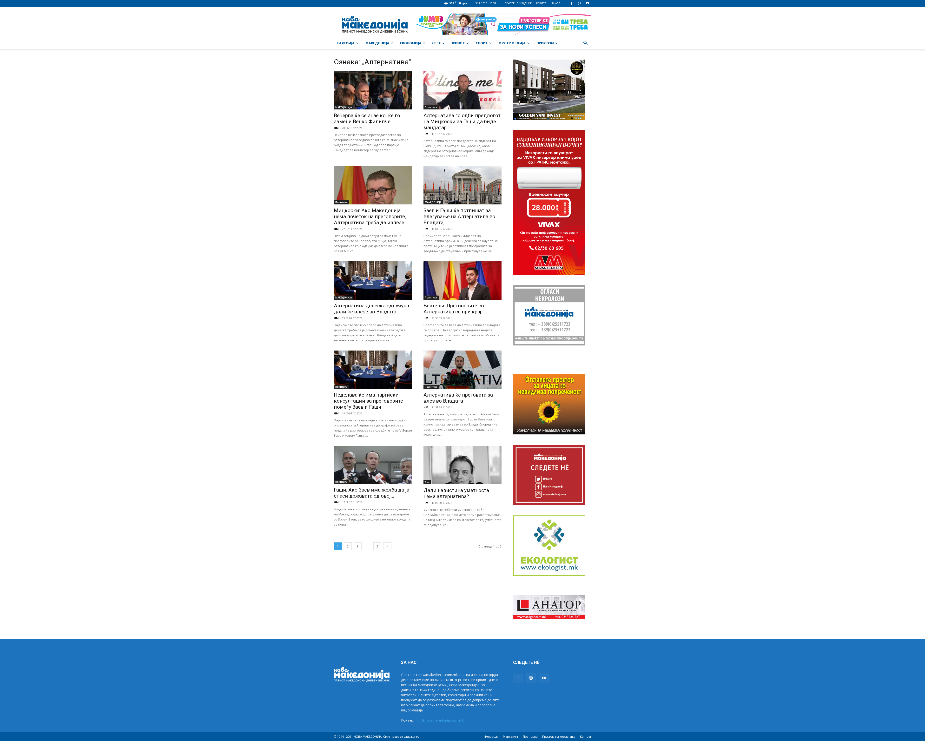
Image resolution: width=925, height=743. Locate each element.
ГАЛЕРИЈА (346, 43)
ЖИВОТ (458, 43)
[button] (585, 43)
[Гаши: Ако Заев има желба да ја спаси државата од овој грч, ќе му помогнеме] (373, 465)
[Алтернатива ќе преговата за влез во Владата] (462, 370)
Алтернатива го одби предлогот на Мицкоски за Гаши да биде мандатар (462, 121)
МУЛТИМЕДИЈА (512, 43)
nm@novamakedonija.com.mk (440, 720)
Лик (427, 482)
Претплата (530, 737)
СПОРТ (482, 43)
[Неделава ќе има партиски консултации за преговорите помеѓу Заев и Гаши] (373, 370)
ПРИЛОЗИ (545, 43)
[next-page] (387, 546)
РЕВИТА (541, 3)
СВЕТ (436, 43)
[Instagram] (579, 3)
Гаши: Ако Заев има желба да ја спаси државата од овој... (371, 493)
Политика (431, 107)
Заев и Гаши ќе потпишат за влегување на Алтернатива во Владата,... (459, 216)
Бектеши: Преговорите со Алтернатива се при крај (453, 309)
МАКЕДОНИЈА (377, 43)
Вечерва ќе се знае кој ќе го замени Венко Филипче (367, 118)
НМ (336, 128)
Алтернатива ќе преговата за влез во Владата (458, 398)
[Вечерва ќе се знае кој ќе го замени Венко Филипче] (373, 90)
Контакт (585, 737)
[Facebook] (571, 3)
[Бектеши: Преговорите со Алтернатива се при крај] (462, 280)
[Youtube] (587, 3)
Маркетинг (510, 737)
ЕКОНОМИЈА (410, 43)
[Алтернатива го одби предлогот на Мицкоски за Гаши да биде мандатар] (462, 90)
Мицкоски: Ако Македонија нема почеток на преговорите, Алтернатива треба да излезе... (371, 216)
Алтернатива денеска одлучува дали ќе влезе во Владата (371, 309)
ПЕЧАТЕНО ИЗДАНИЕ (518, 3)
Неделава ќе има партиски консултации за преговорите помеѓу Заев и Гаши (368, 401)
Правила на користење (558, 737)
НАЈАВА (555, 3)
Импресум (491, 737)
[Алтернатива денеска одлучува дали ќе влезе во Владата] (373, 280)
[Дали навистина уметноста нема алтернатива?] (462, 465)
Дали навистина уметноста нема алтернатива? (456, 493)
